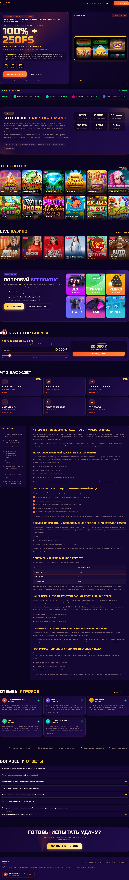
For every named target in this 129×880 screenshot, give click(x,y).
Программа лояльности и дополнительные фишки (13, 482)
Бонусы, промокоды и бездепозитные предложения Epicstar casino (12, 454)
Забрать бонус (14, 74)
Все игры (123, 167)
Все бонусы (36, 74)
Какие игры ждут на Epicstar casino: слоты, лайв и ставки (14, 468)
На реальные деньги (38, 306)
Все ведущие (121, 232)
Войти (108, 3)
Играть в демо (14, 306)
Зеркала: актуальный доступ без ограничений (13, 441)
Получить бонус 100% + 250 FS (64, 846)
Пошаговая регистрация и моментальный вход (13, 447)
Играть (31, 873)
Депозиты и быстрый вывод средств (13, 462)
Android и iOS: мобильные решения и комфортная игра (13, 476)
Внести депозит (99, 354)
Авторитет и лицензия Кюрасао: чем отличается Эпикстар (13, 434)
